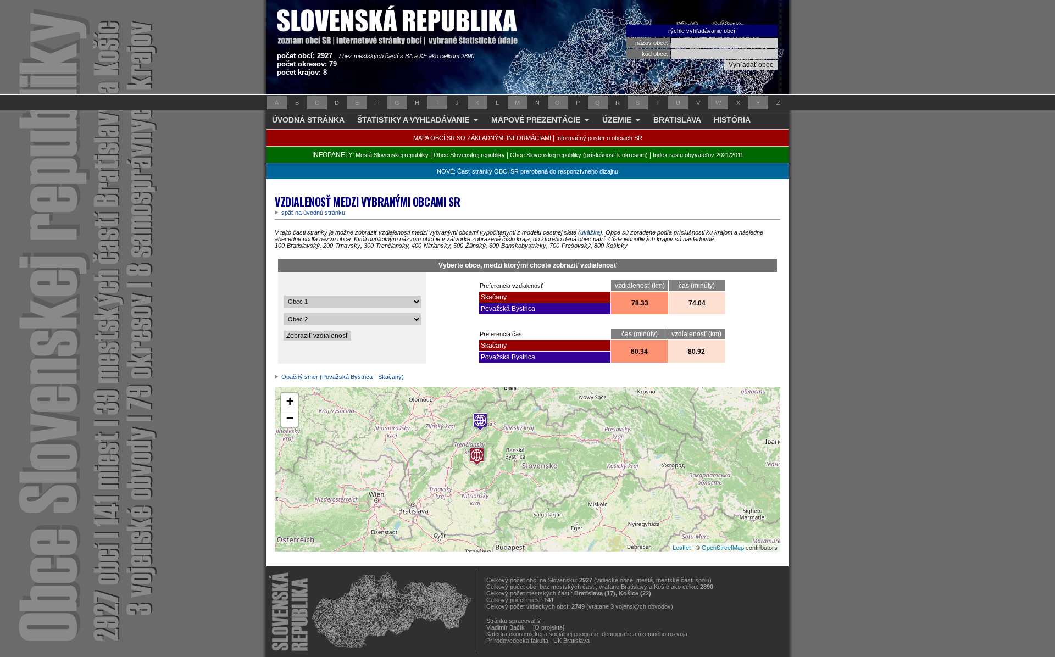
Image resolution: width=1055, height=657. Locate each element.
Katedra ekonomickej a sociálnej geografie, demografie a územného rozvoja (586, 634)
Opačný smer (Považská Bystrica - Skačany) (342, 377)
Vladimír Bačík (505, 627)
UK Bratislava (571, 640)
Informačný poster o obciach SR (599, 138)
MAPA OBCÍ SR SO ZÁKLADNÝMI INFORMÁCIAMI (482, 138)
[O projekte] (548, 627)
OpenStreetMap (723, 547)
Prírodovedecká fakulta (517, 640)
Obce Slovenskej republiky (469, 155)
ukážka (590, 232)
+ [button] (289, 401)
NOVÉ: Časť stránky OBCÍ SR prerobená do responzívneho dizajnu (527, 171)
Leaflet (682, 547)
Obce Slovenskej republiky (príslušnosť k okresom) (579, 155)
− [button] (289, 418)
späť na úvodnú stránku (313, 212)
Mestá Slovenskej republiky (392, 155)
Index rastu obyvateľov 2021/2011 (698, 155)
